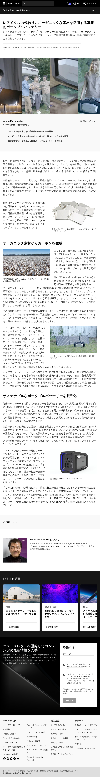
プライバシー (7, 771)
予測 (92, 171)
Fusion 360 (9, 363)
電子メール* (67, 654)
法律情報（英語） (53, 771)
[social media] (11, 758)
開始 (28, 464)
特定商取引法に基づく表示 (69, 771)
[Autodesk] (14, 3)
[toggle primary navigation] (5, 3)
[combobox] (38, 3)
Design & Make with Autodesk (17, 10)
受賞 (76, 288)
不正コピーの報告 (32, 771)
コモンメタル (38, 220)
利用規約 (78, 664)
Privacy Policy (73, 691)
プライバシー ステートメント (79, 665)
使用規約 (43, 771)
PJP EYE (35, 206)
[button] (12, 627)
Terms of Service (86, 691)
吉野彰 (34, 168)
